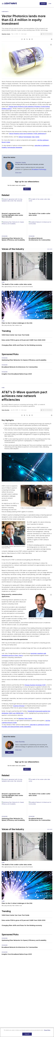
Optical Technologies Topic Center (29, 137)
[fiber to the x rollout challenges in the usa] (27, 305)
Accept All (27, 1034)
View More (49, 249)
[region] (27, 1032)
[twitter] (27, 39)
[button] (3, 4)
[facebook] (22, 39)
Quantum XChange (18, 706)
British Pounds (38, 44)
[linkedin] (24, 39)
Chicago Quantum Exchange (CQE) (35, 685)
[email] (32, 39)
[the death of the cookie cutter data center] (27, 266)
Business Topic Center (25, 718)
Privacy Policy (47, 1030)
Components (5, 11)
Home (3, 282)
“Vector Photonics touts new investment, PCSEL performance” (27, 133)
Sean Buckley (5, 410)
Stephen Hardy (6, 34)
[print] (51, 39)
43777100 (32, 44)
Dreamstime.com (46, 44)
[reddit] (29, 39)
